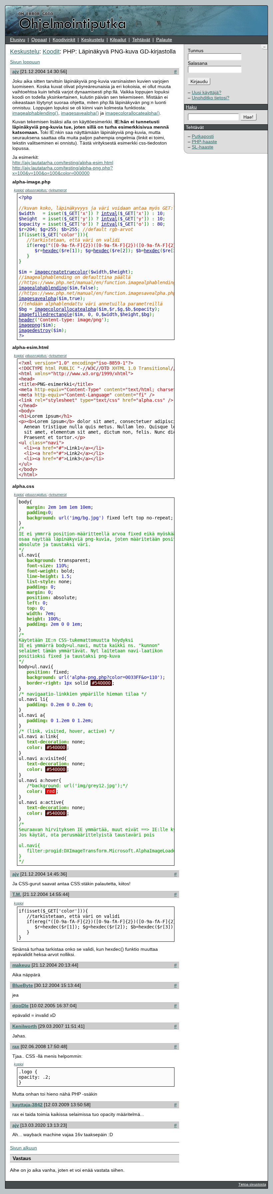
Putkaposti (203, 136)
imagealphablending (43, 287)
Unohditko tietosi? (210, 97)
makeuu (21, 965)
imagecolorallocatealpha (65, 309)
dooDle (20, 1005)
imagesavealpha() (80, 113)
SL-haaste (202, 147)
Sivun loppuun (25, 61)
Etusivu (17, 39)
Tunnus (195, 50)
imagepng (29, 325)
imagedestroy (35, 330)
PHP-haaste (204, 141)
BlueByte (22, 985)
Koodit (51, 51)
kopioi (18, 190)
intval (109, 213)
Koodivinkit (64, 39)
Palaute (164, 39)
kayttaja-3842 (27, 1104)
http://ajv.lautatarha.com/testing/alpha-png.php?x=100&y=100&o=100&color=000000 (62, 170)
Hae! (248, 117)
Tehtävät (141, 39)
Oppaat (39, 39)
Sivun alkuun (23, 1147)
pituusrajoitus (36, 190)
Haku (191, 107)
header (27, 319)
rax (15, 1046)
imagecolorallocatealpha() (132, 113)
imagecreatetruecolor (61, 271)
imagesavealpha (37, 298)
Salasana (197, 63)
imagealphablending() (35, 113)
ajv (15, 71)
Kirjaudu (199, 81)
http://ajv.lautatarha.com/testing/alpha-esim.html (62, 162)
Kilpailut (118, 39)
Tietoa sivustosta (252, 1184)
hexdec (51, 250)
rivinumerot (58, 190)
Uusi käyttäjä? (206, 92)
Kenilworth (24, 1026)
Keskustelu (92, 39)
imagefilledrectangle (45, 314)
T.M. (16, 894)
